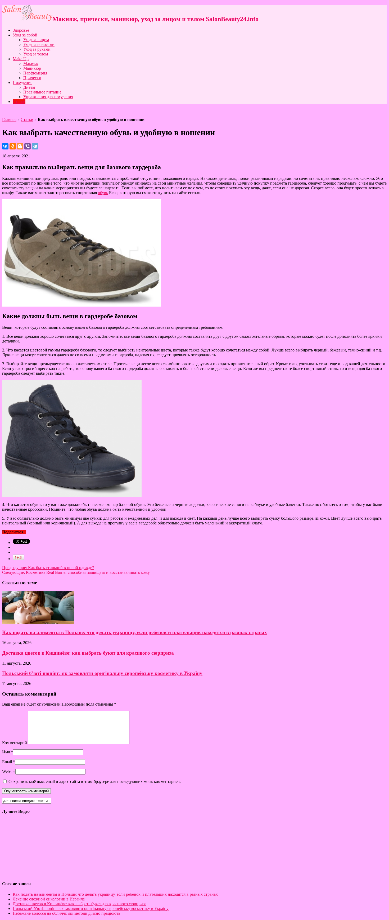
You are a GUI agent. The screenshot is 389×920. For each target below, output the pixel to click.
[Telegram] (35, 146)
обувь (103, 192)
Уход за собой (25, 35)
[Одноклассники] (13, 146)
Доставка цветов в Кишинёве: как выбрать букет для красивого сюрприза (88, 653)
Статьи (19, 101)
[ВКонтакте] (5, 146)
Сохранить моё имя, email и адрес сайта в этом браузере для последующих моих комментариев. (94, 781)
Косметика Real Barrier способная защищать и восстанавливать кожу (76, 572)
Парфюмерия (35, 73)
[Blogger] (20, 146)
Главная (9, 119)
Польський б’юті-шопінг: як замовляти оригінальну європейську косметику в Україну (102, 673)
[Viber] (27, 146)
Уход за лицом (36, 39)
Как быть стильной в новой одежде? (48, 567)
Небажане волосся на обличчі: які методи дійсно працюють (66, 913)
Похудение (22, 82)
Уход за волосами (39, 44)
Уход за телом (35, 54)
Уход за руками (37, 49)
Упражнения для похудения (48, 97)
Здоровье (21, 30)
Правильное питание (42, 92)
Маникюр (32, 68)
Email (7, 761)
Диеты (29, 87)
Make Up (21, 59)
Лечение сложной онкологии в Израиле (49, 899)
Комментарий (14, 742)
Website (8, 771)
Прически (32, 78)
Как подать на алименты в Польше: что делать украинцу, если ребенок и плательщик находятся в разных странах (134, 632)
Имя (6, 752)
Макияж (30, 63)
